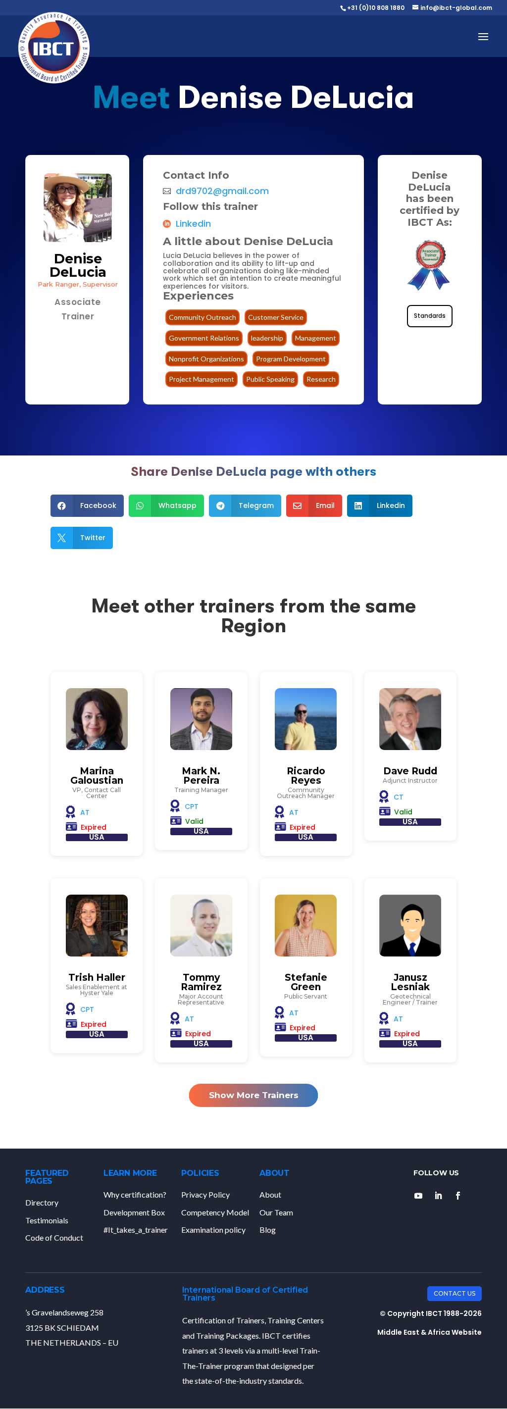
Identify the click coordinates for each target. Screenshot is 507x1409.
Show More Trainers (254, 1095)
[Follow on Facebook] (458, 1196)
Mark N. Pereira (201, 775)
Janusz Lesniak (410, 982)
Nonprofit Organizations (206, 358)
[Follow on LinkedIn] (438, 1196)
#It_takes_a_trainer (135, 1229)
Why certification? (134, 1194)
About (270, 1194)
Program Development (291, 358)
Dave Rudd (410, 771)
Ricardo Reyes (306, 775)
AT (85, 812)
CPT (192, 806)
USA (96, 837)
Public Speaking (270, 379)
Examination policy (213, 1229)
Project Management (201, 379)
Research (321, 379)
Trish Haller (96, 977)
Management (315, 338)
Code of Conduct (54, 1237)
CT (399, 797)
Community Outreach (202, 317)
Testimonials (46, 1220)
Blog (267, 1229)
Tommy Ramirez (201, 982)
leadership (267, 338)
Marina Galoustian (96, 775)
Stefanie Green (306, 982)
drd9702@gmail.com (222, 191)
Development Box (134, 1212)
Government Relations (204, 338)
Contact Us (454, 1293)
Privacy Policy (205, 1194)
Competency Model (215, 1212)
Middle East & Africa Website (429, 1332)
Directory (41, 1202)
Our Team (276, 1212)
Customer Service (276, 317)
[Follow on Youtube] (418, 1196)
